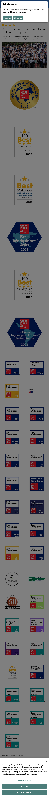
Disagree (18, 18)
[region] (24, 777)
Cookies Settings (24, 780)
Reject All (24, 786)
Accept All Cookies (24, 792)
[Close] (46, 761)
